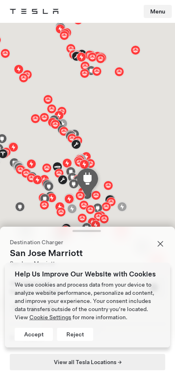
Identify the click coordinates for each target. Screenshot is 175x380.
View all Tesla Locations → (88, 362)
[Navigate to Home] (34, 11)
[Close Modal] (160, 244)
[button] (100, 58)
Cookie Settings (50, 317)
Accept (34, 334)
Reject (75, 334)
